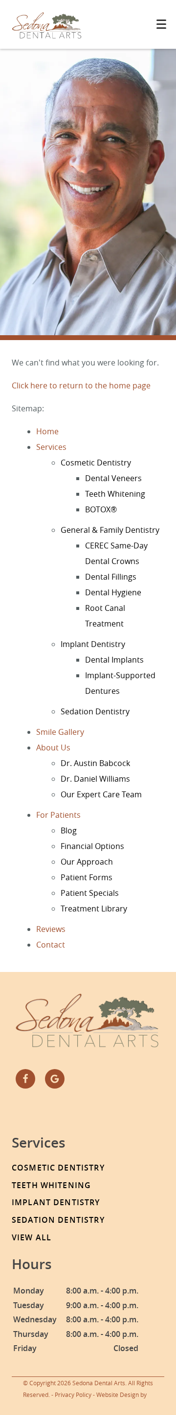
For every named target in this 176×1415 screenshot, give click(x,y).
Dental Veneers (113, 478)
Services (51, 447)
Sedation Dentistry (95, 711)
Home (47, 431)
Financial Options (92, 846)
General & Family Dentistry (110, 530)
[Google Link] (55, 1079)
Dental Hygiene (113, 592)
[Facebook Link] (25, 1079)
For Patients (58, 814)
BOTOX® (101, 509)
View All (31, 1237)
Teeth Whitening (115, 493)
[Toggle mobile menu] (161, 24)
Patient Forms (86, 877)
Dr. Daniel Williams (95, 778)
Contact (50, 944)
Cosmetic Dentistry (96, 462)
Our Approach (87, 861)
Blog (69, 830)
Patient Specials (90, 893)
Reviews (51, 929)
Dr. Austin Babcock (95, 763)
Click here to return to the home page (81, 385)
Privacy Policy (73, 1394)
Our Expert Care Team (101, 794)
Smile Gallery (60, 732)
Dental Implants (114, 659)
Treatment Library (94, 908)
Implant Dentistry (93, 644)
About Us (53, 747)
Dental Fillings (110, 576)
